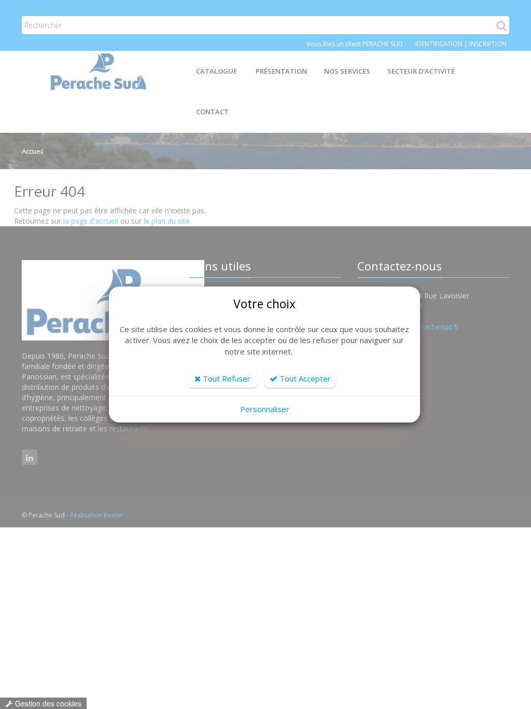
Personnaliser (264, 409)
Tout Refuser (225, 378)
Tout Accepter (304, 378)
